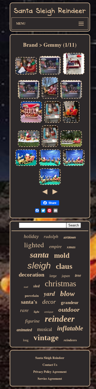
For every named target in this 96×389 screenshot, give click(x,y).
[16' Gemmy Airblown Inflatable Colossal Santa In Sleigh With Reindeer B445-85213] (73, 165)
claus (64, 266)
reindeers (70, 340)
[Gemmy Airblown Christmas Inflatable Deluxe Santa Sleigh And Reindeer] (71, 146)
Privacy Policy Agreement (50, 371)
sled (36, 286)
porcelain (32, 296)
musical (44, 329)
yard (49, 293)
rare (24, 310)
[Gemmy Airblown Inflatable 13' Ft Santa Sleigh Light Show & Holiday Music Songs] (28, 146)
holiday (31, 236)
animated (24, 330)
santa (39, 254)
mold (62, 255)
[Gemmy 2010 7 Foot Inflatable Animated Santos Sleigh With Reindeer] (71, 122)
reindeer (59, 319)
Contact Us (49, 365)
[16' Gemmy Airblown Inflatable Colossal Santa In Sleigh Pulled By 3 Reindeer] (49, 184)
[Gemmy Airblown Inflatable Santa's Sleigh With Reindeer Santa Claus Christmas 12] (49, 74)
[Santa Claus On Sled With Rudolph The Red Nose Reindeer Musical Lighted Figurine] (73, 74)
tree (78, 275)
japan (66, 276)
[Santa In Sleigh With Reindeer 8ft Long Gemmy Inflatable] (50, 98)
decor (49, 302)
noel (26, 287)
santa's (29, 302)
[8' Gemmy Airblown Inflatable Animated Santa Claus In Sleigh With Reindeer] (26, 165)
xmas (71, 247)
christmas (60, 283)
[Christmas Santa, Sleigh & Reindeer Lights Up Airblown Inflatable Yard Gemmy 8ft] (52, 122)
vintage (46, 337)
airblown (69, 237)
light (36, 311)
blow (67, 293)
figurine (32, 321)
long (25, 340)
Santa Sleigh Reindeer (49, 358)
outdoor (69, 309)
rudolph (51, 236)
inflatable (70, 328)
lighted (34, 244)
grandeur (70, 302)
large (53, 276)
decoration (31, 274)
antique (48, 311)
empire (55, 246)
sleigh (39, 265)
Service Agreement (50, 378)
